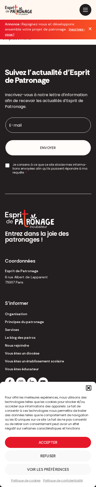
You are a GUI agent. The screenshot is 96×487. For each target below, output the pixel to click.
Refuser (48, 456)
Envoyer (48, 148)
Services (12, 329)
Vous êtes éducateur (22, 369)
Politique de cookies (26, 480)
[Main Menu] (85, 10)
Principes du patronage (24, 322)
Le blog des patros (20, 337)
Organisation (16, 314)
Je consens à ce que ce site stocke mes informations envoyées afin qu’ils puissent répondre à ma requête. (50, 168)
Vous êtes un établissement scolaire (34, 361)
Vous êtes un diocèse (22, 353)
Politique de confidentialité (63, 480)
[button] (88, 387)
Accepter (48, 442)
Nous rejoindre (17, 345)
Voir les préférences (48, 469)
